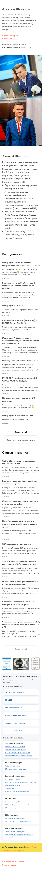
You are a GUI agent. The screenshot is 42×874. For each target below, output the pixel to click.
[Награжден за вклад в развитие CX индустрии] (21, 404)
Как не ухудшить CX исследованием (17, 752)
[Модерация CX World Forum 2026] (21, 419)
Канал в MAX (8, 38)
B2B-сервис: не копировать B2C (16, 818)
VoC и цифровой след (12, 766)
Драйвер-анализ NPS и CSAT (15, 746)
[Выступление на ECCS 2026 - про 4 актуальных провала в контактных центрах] (21, 291)
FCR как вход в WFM (12, 779)
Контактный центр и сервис (16, 715)
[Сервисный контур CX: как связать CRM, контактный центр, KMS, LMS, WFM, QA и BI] (21, 630)
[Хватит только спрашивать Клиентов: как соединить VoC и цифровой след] (21, 569)
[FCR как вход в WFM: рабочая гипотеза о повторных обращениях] (21, 589)
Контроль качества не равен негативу (17, 791)
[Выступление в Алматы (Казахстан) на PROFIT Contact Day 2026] (21, 326)
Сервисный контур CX (12, 802)
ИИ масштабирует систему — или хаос (18, 808)
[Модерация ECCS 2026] (21, 310)
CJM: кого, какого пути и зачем (15, 769)
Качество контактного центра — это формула (20, 782)
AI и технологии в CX (13, 708)
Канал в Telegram (10, 35)
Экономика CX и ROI (13, 731)
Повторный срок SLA (12, 785)
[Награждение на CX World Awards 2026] (21, 366)
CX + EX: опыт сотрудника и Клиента (18, 821)
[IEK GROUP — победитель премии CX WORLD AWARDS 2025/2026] (21, 386)
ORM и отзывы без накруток (15, 832)
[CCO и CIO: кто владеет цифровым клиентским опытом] (21, 468)
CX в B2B (8, 700)
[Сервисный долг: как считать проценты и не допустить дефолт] (21, 509)
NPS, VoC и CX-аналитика (15, 692)
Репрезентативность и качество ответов (18, 756)
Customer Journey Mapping (15, 723)
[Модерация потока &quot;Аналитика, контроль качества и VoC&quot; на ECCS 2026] (21, 270)
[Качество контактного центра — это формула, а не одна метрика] (21, 609)
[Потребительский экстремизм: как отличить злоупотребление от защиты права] (21, 530)
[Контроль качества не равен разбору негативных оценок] (21, 488)
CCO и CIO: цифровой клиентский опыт (19, 805)
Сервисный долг (10, 788)
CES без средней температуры (15, 749)
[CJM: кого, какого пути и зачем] (21, 550)
